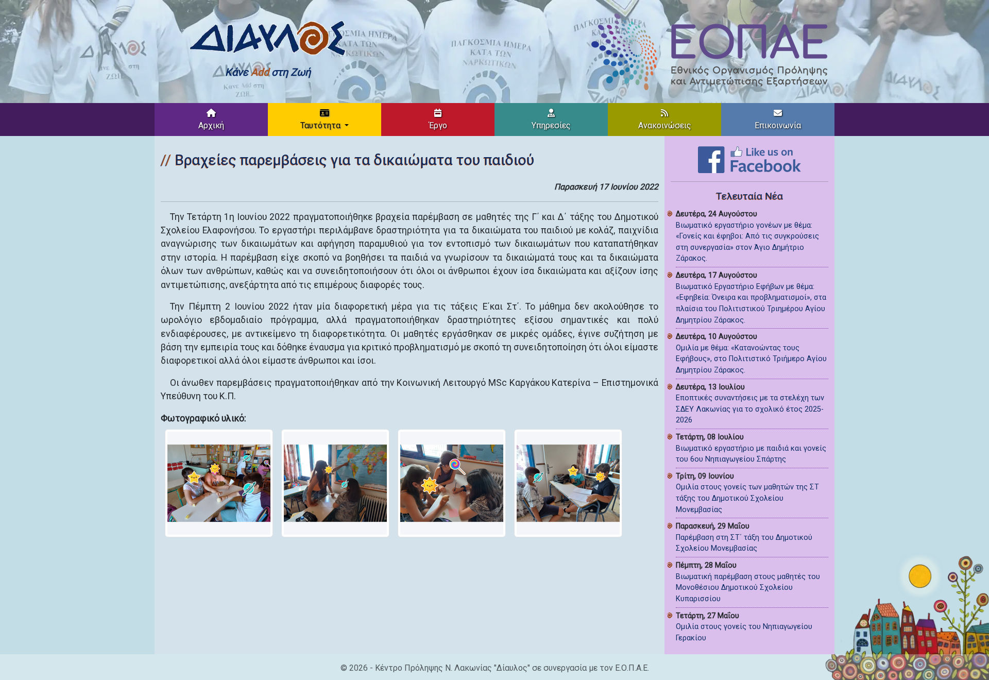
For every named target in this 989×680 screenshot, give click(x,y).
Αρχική (211, 125)
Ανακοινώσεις (664, 125)
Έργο (438, 125)
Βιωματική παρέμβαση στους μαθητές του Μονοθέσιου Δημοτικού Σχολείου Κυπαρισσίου (748, 587)
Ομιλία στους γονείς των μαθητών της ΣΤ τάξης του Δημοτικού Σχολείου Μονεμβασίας (747, 498)
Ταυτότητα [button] (321, 125)
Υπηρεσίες (551, 125)
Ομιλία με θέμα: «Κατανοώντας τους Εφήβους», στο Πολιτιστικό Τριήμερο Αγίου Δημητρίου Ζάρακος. (751, 359)
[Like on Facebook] (749, 159)
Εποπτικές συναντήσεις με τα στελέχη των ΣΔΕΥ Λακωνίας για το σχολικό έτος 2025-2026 (750, 409)
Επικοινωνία (778, 125)
